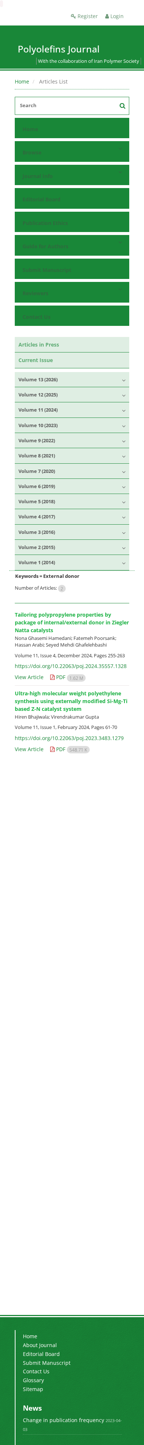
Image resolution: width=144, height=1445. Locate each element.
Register (87, 16)
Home (22, 81)
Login (116, 16)
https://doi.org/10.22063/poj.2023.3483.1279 (69, 738)
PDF (69, 677)
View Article (29, 677)
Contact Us (37, 316)
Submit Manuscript (47, 269)
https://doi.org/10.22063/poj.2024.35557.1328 (71, 665)
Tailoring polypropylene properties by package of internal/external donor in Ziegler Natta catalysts (72, 622)
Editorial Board (42, 199)
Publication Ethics (45, 222)
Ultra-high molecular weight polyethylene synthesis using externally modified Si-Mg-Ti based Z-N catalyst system (71, 701)
